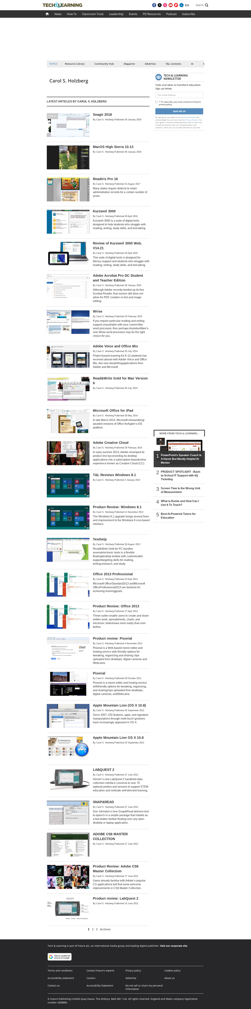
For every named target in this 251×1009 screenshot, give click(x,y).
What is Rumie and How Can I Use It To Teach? (180, 503)
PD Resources (152, 14)
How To (72, 14)
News (57, 14)
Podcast (171, 14)
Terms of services (188, 117)
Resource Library (75, 63)
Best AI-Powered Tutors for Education (178, 515)
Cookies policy (172, 970)
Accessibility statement (61, 978)
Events (133, 14)
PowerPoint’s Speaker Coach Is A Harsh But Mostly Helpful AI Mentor (181, 459)
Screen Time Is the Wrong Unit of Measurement (180, 490)
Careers (91, 978)
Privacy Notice (192, 120)
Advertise (150, 63)
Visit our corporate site (173, 945)
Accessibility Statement (100, 985)
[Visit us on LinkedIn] (181, 5)
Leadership (116, 14)
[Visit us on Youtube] (171, 5)
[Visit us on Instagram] (165, 5)
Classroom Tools (93, 14)
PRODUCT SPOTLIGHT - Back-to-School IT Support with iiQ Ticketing (181, 475)
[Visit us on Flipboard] (176, 5)
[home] (47, 14)
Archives (105, 929)
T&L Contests (173, 63)
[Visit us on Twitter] (160, 5)
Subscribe (188, 14)
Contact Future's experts (100, 970)
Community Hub (104, 63)
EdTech (52, 116)
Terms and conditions (60, 970)
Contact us (54, 985)
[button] (202, 5)
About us (169, 978)
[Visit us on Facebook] (154, 5)
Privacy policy (133, 970)
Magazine (129, 63)
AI (192, 63)
